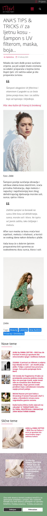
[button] (40, 1)
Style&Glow (10, 57)
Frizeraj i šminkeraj (14, 333)
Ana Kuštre (35, 329)
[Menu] (32, 8)
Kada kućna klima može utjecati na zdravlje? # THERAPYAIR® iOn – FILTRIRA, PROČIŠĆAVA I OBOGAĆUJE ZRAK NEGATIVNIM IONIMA (28, 408)
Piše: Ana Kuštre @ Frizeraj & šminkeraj (22, 105)
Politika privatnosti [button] (35, 504)
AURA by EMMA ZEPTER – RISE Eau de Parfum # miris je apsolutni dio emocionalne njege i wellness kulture (29, 354)
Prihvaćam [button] (32, 510)
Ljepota (23, 329)
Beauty (13, 329)
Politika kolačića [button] (19, 504)
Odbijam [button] (12, 510)
